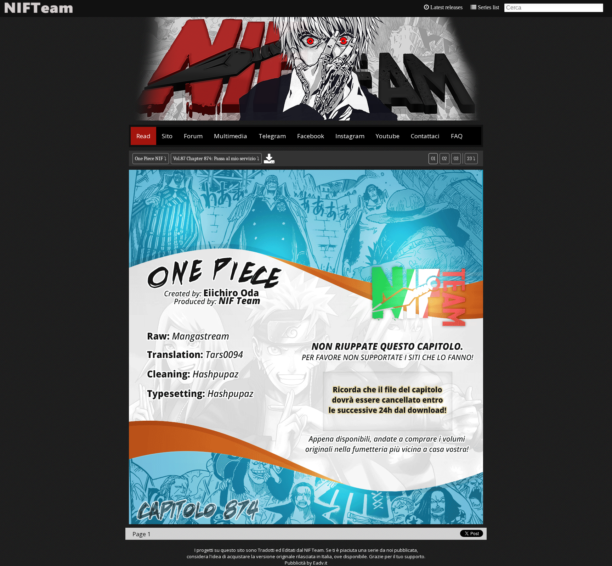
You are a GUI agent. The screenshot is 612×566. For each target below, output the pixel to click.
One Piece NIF (149, 159)
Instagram (349, 136)
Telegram (272, 136)
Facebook (310, 136)
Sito (167, 136)
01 (433, 159)
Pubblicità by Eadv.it (306, 563)
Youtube (388, 136)
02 (444, 159)
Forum (193, 136)
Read (143, 136)
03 (456, 159)
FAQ (457, 136)
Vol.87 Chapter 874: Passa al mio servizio (214, 159)
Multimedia (230, 136)
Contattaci (425, 136)
